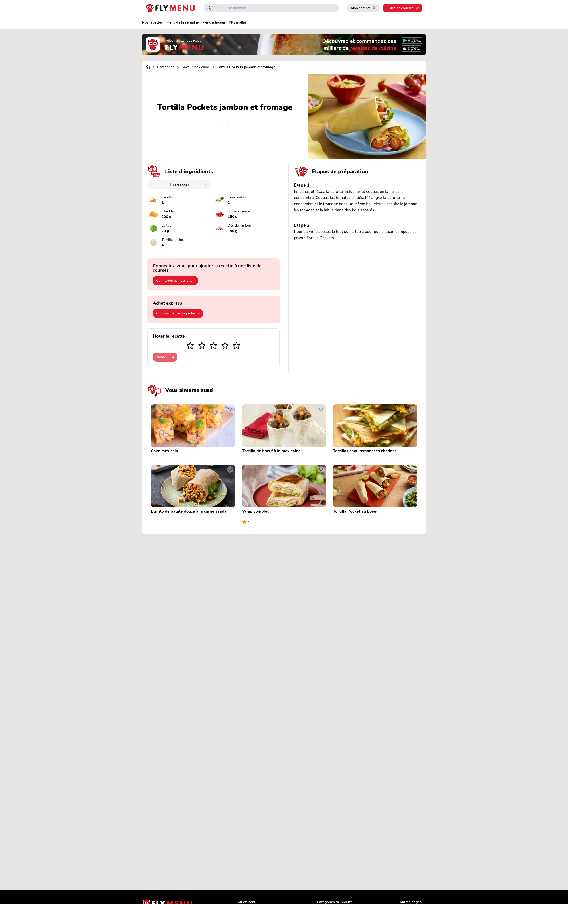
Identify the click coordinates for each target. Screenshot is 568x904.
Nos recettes (152, 22)
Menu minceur (213, 22)
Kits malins (238, 22)
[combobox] (273, 8)
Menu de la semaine (182, 22)
